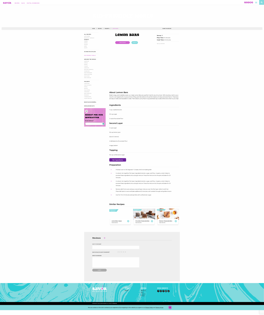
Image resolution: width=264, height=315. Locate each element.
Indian (85, 64)
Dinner (86, 41)
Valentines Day (88, 98)
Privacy (143, 295)
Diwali (85, 86)
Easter (86, 88)
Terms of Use (159, 307)
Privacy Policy (149, 307)
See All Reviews (161, 43)
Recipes (17, 3)
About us (143, 290)
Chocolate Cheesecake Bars (142, 221)
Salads (86, 44)
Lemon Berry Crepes (117, 221)
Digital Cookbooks (33, 3)
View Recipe (115, 222)
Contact (143, 294)
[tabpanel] (144, 69)
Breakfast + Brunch (89, 37)
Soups (85, 47)
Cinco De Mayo (87, 85)
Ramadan (86, 95)
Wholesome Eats (89, 106)
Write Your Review (97, 255)
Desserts (86, 39)
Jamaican (86, 67)
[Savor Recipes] (7, 2)
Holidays (87, 81)
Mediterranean (88, 72)
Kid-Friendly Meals (90, 55)
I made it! (134, 42)
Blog (23, 3)
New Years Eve (87, 93)
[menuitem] (17, 3)
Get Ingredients (117, 160)
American (86, 61)
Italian (86, 66)
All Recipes (87, 34)
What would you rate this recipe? (101, 252)
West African (87, 77)
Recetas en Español (90, 102)
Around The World (90, 59)
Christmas (86, 83)
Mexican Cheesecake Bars (165, 221)
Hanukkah (86, 91)
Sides (85, 46)
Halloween (87, 90)
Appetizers (87, 36)
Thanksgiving (87, 96)
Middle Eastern (88, 74)
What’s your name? (96, 244)
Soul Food (87, 76)
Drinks (86, 42)
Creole (86, 62)
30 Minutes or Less (90, 51)
